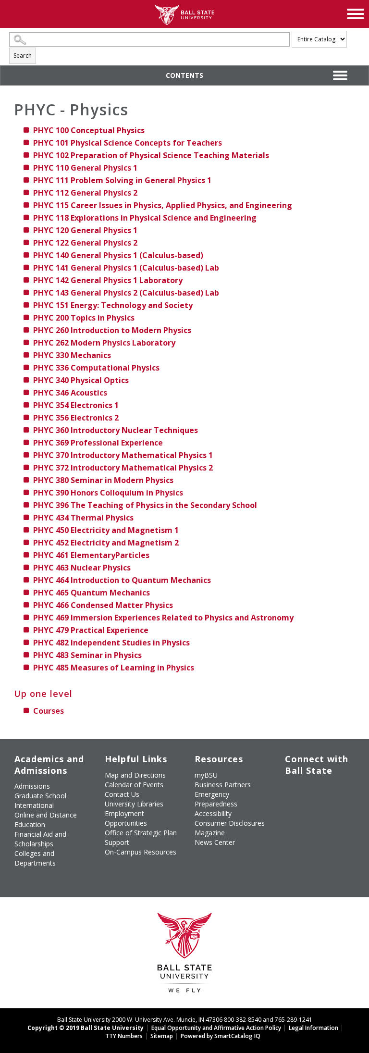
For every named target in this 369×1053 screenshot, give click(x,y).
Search (22, 55)
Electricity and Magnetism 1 (106, 530)
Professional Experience (98, 442)
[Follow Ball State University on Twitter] (314, 790)
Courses (48, 711)
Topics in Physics (84, 317)
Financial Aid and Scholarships (40, 839)
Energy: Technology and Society (113, 305)
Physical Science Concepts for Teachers (127, 142)
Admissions (32, 786)
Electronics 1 (76, 405)
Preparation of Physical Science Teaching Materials (151, 155)
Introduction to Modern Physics (112, 330)
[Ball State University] (184, 955)
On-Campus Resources (140, 851)
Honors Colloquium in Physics (108, 492)
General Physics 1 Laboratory (108, 280)
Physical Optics (81, 380)
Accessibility (213, 813)
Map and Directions (135, 775)
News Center (215, 842)
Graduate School (40, 795)
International (34, 805)
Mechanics (72, 355)
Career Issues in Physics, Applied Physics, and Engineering (162, 205)
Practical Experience (90, 630)
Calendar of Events (134, 784)
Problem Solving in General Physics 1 (122, 180)
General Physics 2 (85, 192)
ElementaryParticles (91, 555)
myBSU (206, 775)
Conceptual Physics (89, 130)
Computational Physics (96, 367)
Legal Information (313, 1028)
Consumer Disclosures (230, 823)
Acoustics (70, 392)
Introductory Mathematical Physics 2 (123, 467)
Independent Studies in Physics (111, 642)
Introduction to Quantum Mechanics (122, 580)
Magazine (210, 832)
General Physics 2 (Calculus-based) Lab (126, 292)
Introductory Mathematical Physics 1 (123, 455)
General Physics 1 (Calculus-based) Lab (126, 267)
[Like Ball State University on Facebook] (292, 790)
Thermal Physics (83, 517)
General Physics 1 (85, 167)
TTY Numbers (124, 1036)
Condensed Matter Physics (103, 605)
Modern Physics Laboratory (104, 342)
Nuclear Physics (82, 567)
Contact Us (122, 794)
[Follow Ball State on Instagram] (292, 807)
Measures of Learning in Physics (113, 667)
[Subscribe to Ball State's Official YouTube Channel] (336, 790)
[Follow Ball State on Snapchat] (314, 830)
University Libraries (134, 803)
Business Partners (223, 784)
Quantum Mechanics (91, 592)
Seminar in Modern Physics (103, 480)
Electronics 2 (76, 417)
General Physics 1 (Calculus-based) (118, 255)
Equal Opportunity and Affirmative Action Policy (216, 1028)
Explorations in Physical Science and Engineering (145, 217)
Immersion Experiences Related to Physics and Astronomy (163, 617)
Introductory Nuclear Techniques (115, 430)
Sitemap (161, 1036)
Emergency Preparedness (216, 799)
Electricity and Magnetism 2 (106, 542)
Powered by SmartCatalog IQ (220, 1036)
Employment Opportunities (126, 818)
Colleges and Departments (35, 858)
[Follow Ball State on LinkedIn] (292, 830)
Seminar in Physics (87, 655)
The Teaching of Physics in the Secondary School (145, 505)
